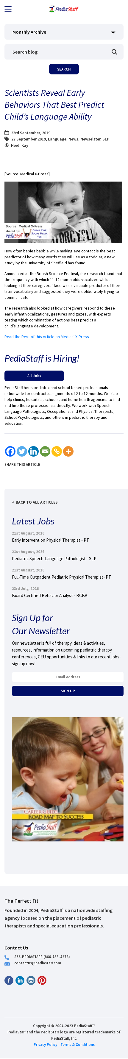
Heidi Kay (19, 145)
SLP (105, 139)
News (73, 139)
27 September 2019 (28, 139)
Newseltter (90, 139)
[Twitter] (22, 451)
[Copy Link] (56, 451)
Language (57, 139)
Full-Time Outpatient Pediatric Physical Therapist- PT (61, 577)
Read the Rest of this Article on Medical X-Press (46, 336)
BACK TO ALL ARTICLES (37, 502)
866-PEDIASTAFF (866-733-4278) (42, 956)
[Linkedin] (33, 451)
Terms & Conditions (77, 1044)
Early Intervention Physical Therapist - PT (50, 540)
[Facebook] (10, 451)
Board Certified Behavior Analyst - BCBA (49, 595)
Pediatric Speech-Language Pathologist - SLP (54, 558)
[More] (68, 451)
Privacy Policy (45, 1044)
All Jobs (34, 375)
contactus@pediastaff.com (37, 962)
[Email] (45, 451)
